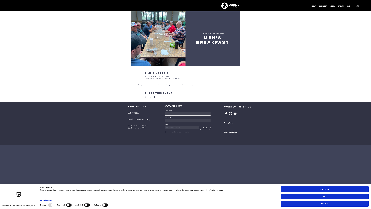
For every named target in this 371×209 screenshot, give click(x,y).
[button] (313, 6)
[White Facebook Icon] (226, 113)
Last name (168, 117)
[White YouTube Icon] (235, 113)
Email (167, 124)
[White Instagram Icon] (230, 113)
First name (168, 110)
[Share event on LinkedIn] (155, 97)
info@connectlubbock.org (139, 119)
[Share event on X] (150, 97)
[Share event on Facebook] (146, 97)
